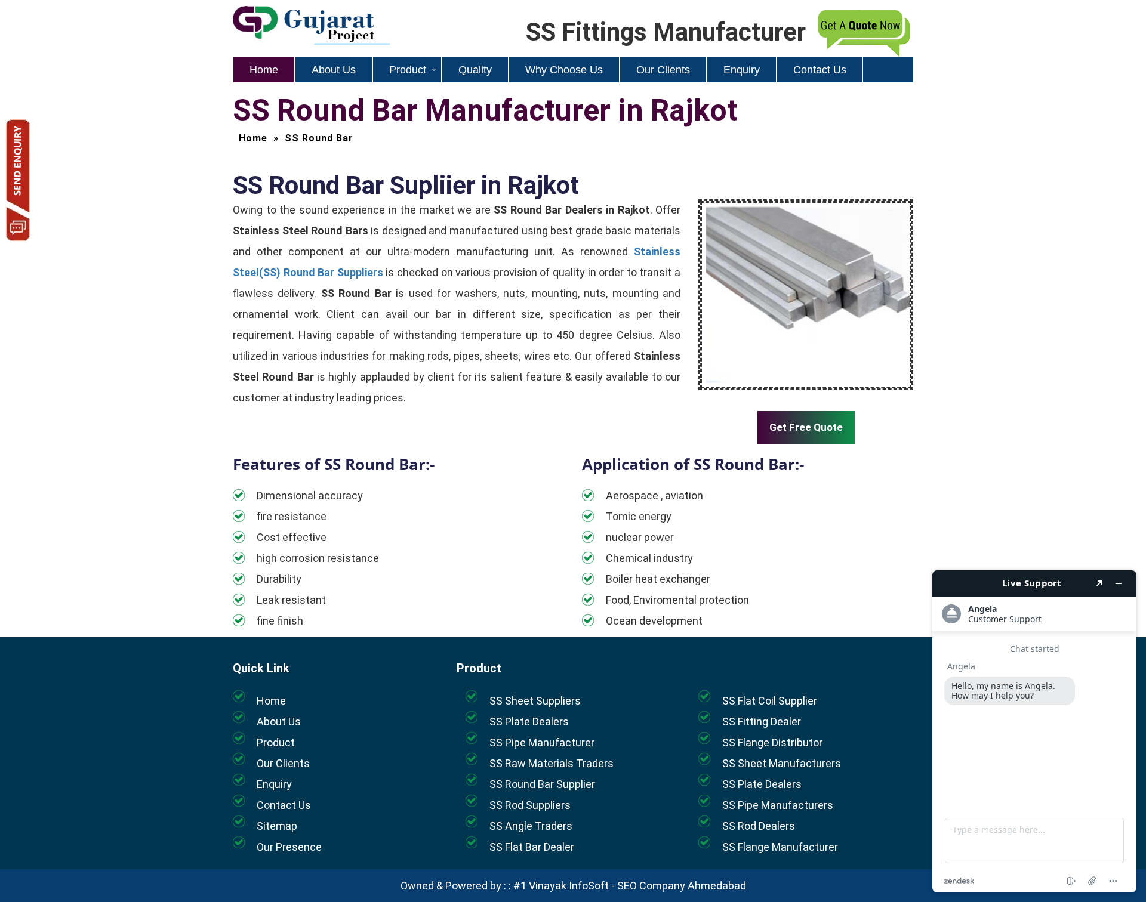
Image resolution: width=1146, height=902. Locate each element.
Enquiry (741, 70)
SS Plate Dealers (529, 721)
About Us (334, 70)
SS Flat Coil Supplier (769, 700)
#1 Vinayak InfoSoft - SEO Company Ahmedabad (629, 885)
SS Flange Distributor (772, 742)
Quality (475, 70)
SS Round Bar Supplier (542, 784)
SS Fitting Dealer (761, 721)
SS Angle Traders (530, 826)
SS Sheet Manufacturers (781, 763)
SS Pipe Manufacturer (541, 742)
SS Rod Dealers (758, 826)
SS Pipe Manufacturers (777, 805)
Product (407, 70)
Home (263, 70)
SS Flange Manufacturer (780, 847)
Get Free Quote (806, 427)
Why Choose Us (564, 70)
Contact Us (819, 70)
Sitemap (277, 826)
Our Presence (289, 847)
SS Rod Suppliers (530, 805)
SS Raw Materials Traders (551, 763)
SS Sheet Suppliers (535, 700)
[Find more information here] (1034, 731)
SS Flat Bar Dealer (531, 847)
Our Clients (663, 70)
